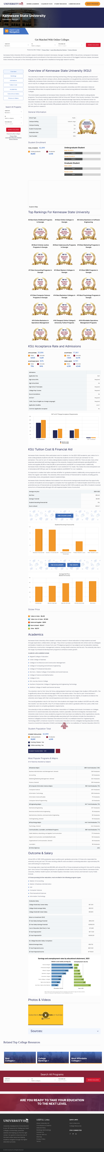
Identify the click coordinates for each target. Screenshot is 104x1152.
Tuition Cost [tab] (13, 85)
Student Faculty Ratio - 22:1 (37, 751)
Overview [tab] (13, 72)
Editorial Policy (41, 1128)
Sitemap (39, 1137)
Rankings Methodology (43, 1130)
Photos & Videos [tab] (13, 98)
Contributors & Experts (43, 1125)
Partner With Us (41, 1134)
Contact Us (40, 1132)
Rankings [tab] (13, 76)
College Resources (75, 1126)
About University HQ (42, 1123)
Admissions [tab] (13, 80)
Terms (38, 1141)
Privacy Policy (40, 1139)
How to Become (74, 1123)
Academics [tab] (13, 89)
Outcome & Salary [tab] (13, 94)
